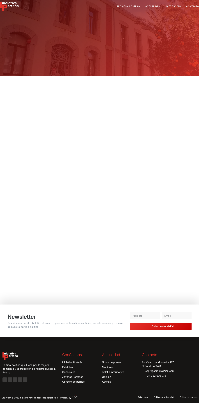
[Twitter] (15, 379)
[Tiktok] (25, 379)
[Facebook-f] (4, 379)
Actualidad (152, 6)
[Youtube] (20, 379)
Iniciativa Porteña (128, 6)
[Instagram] (10, 379)
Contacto (192, 6)
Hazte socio (173, 6)
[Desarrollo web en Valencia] (75, 397)
